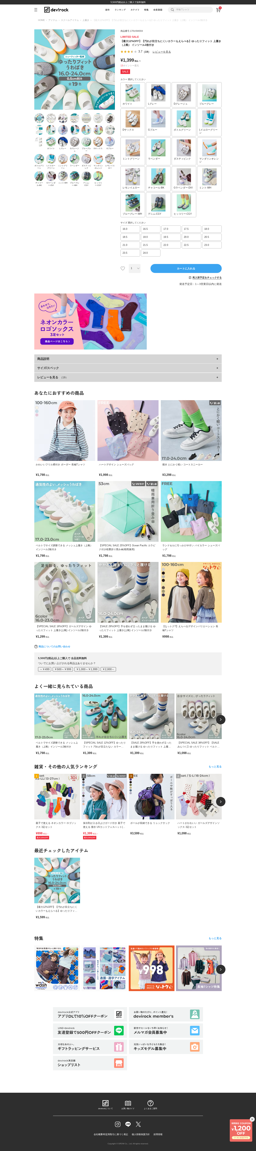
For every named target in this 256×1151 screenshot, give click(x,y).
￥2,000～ (108, 669)
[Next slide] (220, 719)
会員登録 (157, 9)
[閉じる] (252, 1119)
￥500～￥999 (62, 669)
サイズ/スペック (48, 368)
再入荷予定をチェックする (207, 277)
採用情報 (157, 1134)
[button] (40, 73)
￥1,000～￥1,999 (86, 669)
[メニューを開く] (37, 9)
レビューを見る (162, 51)
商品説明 (43, 358)
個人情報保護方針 (141, 1134)
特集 (146, 9)
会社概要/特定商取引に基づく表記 (111, 1134)
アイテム (52, 20)
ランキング (120, 9)
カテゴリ (134, 9)
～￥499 (44, 669)
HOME (41, 20)
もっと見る (215, 766)
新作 (107, 9)
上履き (85, 20)
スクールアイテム (70, 20)
